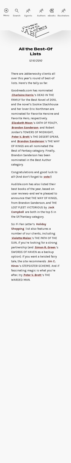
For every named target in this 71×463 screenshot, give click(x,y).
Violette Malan (21, 238)
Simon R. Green (45, 247)
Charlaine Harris (23, 95)
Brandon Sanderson (25, 127)
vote (47, 176)
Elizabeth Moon (22, 123)
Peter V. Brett (20, 136)
